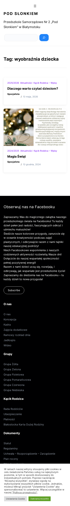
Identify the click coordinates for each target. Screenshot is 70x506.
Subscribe (14, 290)
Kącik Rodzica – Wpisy (45, 83)
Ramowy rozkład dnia (17, 335)
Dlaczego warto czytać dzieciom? (32, 88)
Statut (7, 443)
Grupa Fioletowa (14, 374)
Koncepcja (10, 319)
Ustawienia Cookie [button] (15, 498)
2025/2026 (13, 83)
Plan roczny (11, 458)
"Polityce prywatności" (24, 492)
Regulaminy (11, 448)
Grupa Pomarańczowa (17, 379)
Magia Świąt (16, 156)
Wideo (7, 345)
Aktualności (26, 83)
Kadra (7, 324)
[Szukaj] (44, 37)
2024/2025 (13, 150)
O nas (7, 314)
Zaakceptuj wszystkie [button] (39, 499)
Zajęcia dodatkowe (15, 329)
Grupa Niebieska (14, 390)
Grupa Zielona (12, 369)
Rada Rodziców (13, 409)
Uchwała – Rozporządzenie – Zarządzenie (29, 453)
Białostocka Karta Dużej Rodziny (24, 424)
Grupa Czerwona (14, 385)
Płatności (9, 419)
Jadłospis (9, 340)
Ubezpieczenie (13, 414)
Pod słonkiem (21, 13)
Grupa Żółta (11, 364)
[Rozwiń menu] (35, 6)
